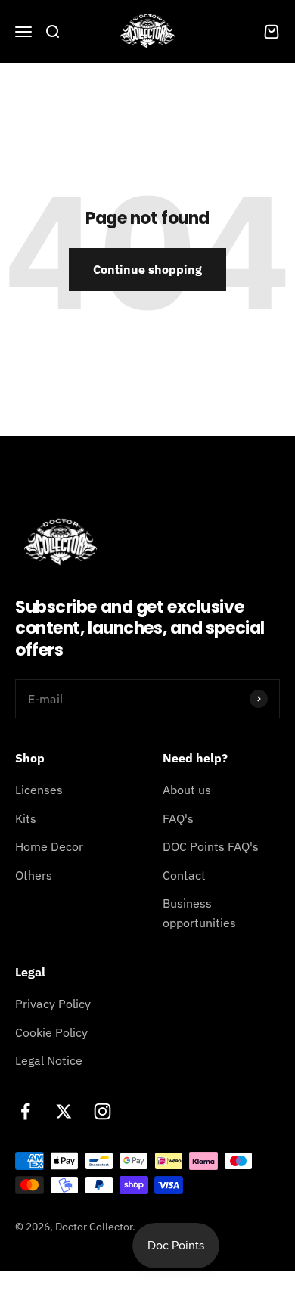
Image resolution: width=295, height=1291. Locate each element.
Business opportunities (199, 912)
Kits (25, 818)
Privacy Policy (53, 1003)
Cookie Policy (51, 1032)
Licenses (39, 789)
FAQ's (178, 818)
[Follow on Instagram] (102, 1111)
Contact (184, 875)
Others (33, 875)
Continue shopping (147, 269)
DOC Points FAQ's (211, 846)
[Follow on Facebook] (25, 1111)
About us (187, 789)
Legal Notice (48, 1060)
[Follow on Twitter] (64, 1111)
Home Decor (49, 846)
